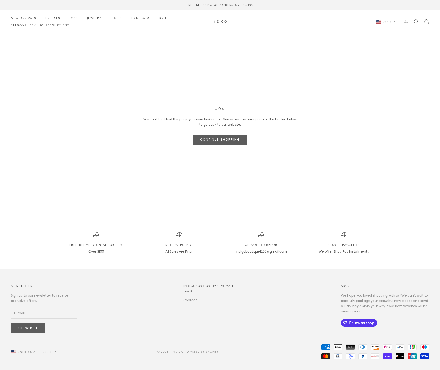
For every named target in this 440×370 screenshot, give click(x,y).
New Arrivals (23, 18)
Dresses (52, 18)
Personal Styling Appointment (40, 25)
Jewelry (94, 18)
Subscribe (28, 328)
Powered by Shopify (202, 351)
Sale (163, 18)
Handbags (140, 18)
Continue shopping (220, 139)
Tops (73, 18)
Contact (190, 300)
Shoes (116, 18)
